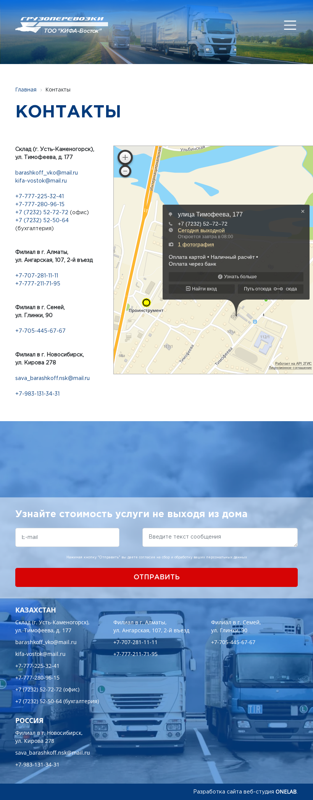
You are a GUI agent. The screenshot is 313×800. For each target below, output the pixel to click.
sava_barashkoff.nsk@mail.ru (52, 378)
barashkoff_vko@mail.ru (46, 173)
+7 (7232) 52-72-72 (41, 212)
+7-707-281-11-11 (36, 276)
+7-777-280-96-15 (40, 204)
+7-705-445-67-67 (40, 331)
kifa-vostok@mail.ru (41, 181)
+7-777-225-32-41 (39, 196)
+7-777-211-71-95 (37, 284)
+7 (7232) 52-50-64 (42, 220)
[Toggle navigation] (290, 25)
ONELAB (286, 791)
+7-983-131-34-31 (37, 394)
